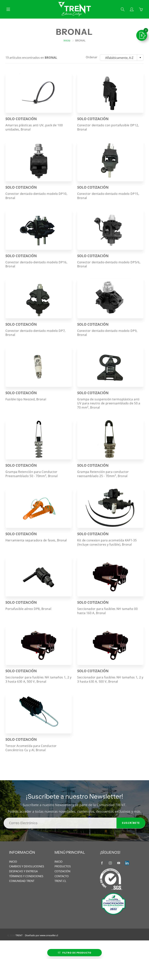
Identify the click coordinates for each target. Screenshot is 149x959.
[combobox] (122, 57)
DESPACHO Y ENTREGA (23, 871)
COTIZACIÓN (62, 871)
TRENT (19, 935)
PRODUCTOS (63, 866)
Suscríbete (131, 823)
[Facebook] (102, 863)
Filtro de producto (76, 952)
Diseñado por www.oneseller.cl (41, 935)
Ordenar (91, 57)
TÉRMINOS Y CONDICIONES (26, 876)
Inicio (67, 40)
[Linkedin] (127, 863)
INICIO (13, 861)
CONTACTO (62, 876)
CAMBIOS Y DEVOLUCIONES (26, 866)
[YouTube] (118, 863)
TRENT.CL (60, 881)
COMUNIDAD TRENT (21, 881)
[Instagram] (110, 863)
